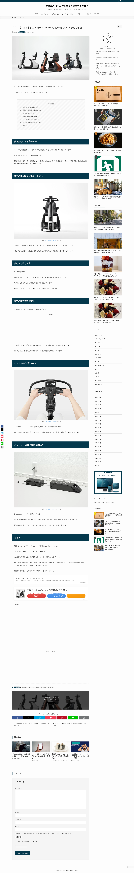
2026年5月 (98, 401)
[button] (17, 717)
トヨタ (37, 687)
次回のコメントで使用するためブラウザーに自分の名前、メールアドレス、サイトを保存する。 (44, 833)
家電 (97, 373)
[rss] (118, 1)
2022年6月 (98, 443)
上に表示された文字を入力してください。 (27, 841)
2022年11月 (98, 435)
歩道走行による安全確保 (31, 107)
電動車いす (50, 687)
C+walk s (24, 687)
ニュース (98, 354)
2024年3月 (98, 409)
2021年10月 (98, 465)
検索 (119, 26)
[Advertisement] (51, 328)
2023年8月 (98, 420)
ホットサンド (100, 365)
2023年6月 (98, 428)
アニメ (98, 346)
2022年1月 (98, 454)
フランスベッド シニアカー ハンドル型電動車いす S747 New (47, 590)
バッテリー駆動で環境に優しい (33, 122)
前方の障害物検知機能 (30, 116)
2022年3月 (98, 446)
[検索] (120, 1)
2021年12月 (98, 458)
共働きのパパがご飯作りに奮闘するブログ (67, 6)
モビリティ (43, 687)
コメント (18, 788)
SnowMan (99, 335)
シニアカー (31, 687)
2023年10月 (98, 412)
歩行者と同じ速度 (28, 113)
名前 (17, 812)
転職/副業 (99, 384)
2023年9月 (98, 416)
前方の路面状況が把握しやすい (33, 110)
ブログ (98, 361)
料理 (97, 376)
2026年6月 (98, 397)
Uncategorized (100, 339)
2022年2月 (98, 450)
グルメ (98, 350)
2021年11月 (98, 462)
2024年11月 (98, 405)
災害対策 (98, 380)
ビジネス (22, 32)
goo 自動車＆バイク (50, 240)
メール (18, 819)
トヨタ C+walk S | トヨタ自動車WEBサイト (30, 578)
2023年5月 (98, 431)
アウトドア (99, 342)
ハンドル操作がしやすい (31, 119)
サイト (17, 826)
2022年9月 (98, 439)
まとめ (25, 125)
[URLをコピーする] (84, 717)
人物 (97, 369)
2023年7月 (98, 424)
